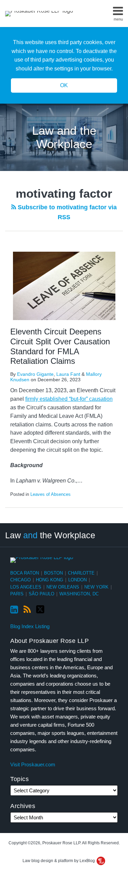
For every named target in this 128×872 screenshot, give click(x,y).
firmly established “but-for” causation (69, 399)
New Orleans (62, 587)
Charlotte (81, 573)
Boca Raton (24, 573)
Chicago (20, 579)
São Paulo (41, 593)
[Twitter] (40, 610)
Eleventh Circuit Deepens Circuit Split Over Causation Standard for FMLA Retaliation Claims (60, 346)
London (77, 579)
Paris (17, 593)
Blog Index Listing (29, 626)
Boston (53, 573)
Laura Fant (68, 374)
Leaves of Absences (50, 494)
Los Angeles (25, 587)
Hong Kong (49, 579)
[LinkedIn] (14, 610)
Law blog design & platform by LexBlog (59, 860)
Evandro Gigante (35, 374)
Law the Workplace (50, 535)
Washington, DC (79, 593)
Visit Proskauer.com (32, 764)
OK (64, 85)
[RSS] (27, 610)
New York (96, 587)
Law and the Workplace (64, 137)
